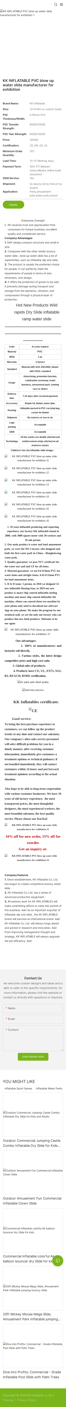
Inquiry (13, 204)
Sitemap (8, 1400)
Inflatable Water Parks (49, 1088)
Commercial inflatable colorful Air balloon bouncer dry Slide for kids (29, 1258)
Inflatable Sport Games (18, 1088)
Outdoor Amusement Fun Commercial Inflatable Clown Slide (32, 1200)
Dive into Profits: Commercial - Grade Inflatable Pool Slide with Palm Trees (32, 1374)
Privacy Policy (26, 1400)
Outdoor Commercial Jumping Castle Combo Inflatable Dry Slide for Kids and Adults (31, 1143)
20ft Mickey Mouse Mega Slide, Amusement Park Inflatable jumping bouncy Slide (30, 1317)
